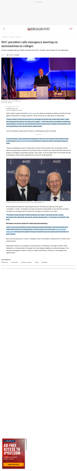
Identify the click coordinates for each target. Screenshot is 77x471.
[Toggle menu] (4, 29)
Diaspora (12, 37)
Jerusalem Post (4, 37)
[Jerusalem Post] (38, 29)
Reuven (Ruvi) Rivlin (22, 141)
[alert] (13, 454)
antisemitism (44, 262)
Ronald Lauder (32, 113)
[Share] (2, 54)
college (37, 262)
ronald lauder (14, 262)
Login (70, 28)
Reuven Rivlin (4, 262)
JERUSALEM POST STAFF (13, 106)
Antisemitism (18, 37)
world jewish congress (26, 262)
